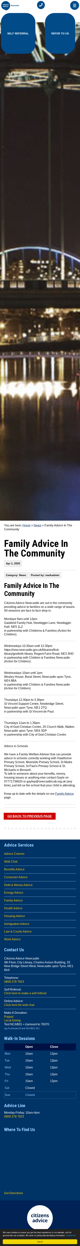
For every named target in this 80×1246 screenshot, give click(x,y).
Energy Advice (13, 892)
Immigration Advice (16, 923)
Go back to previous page (29, 816)
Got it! (40, 1241)
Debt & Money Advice (18, 885)
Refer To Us (60, 33)
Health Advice (13, 908)
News (37, 525)
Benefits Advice (14, 869)
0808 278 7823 (14, 981)
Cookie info (71, 1235)
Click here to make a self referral (25, 993)
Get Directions (13, 1193)
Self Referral (18, 33)
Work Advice (12, 939)
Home (27, 525)
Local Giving (12, 1020)
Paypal (8, 1016)
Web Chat (10, 861)
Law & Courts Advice (18, 931)
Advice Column (14, 853)
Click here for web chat (19, 1005)
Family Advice (64, 793)
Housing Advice (14, 916)
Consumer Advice (16, 877)
